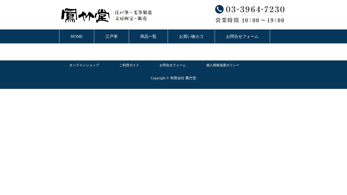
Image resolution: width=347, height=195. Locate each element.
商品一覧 (148, 36)
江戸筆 (111, 36)
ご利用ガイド (129, 65)
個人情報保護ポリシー (222, 65)
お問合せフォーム (242, 36)
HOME (77, 36)
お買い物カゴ (191, 36)
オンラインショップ (84, 65)
